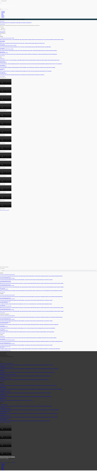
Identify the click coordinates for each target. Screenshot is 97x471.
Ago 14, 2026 (1, 411)
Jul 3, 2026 (1, 48)
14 (3, 31)
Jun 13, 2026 (1, 394)
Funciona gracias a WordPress (3, 462)
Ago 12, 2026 (1, 61)
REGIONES (9, 45)
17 (0, 32)
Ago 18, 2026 (1, 284)
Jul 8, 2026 (1, 373)
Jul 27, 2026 (1, 329)
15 (4, 31)
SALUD (3, 16)
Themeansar (13, 462)
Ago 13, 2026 (1, 366)
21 (3, 32)
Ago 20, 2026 (1, 301)
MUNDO (4, 302)
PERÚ (2, 14)
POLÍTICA (3, 15)
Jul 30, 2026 (1, 422)
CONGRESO (3, 11)
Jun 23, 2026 (1, 72)
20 (2, 32)
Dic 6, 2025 (1, 401)
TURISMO (3, 17)
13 (2, 31)
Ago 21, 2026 (1, 277)
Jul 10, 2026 (1, 44)
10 (0, 31)
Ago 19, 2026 (1, 305)
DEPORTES (1, 62)
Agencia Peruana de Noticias (7, 5)
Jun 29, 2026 (1, 55)
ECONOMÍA (3, 12)
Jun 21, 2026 (1, 76)
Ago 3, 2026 (1, 418)
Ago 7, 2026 (1, 65)
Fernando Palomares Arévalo (6, 277)
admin (4, 44)
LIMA (2, 13)
